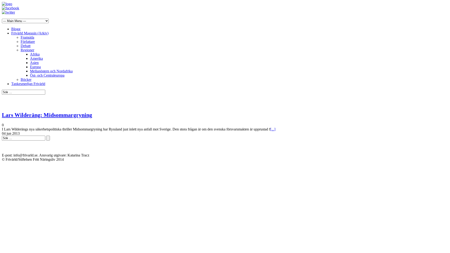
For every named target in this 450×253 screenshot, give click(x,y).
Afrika (35, 54)
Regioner (27, 50)
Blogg (15, 29)
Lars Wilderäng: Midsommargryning (47, 115)
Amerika (36, 58)
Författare (28, 42)
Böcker (26, 80)
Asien (34, 63)
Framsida (27, 37)
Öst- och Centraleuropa (47, 75)
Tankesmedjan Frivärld (28, 84)
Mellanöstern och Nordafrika (51, 71)
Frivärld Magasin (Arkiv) (30, 33)
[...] (272, 129)
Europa (35, 67)
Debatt (25, 46)
